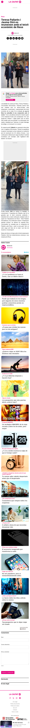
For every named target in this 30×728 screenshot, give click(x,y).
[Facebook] (8, 38)
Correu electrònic (5, 644)
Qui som (15, 707)
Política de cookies (15, 705)
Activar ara (10, 99)
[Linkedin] (13, 38)
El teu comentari (5, 651)
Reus (3, 16)
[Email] (22, 38)
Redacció (16, 33)
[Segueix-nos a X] (13, 698)
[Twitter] (10, 38)
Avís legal (15, 701)
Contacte (15, 709)
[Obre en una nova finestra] (9, 718)
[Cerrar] (28, 722)
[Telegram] (19, 38)
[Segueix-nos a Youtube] (19, 698)
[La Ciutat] (15, 2)
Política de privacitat (15, 703)
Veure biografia (9, 247)
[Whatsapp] (16, 38)
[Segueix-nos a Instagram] (16, 698)
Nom (2, 637)
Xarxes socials (15, 711)
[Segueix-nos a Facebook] (10, 698)
